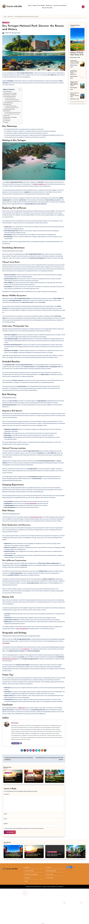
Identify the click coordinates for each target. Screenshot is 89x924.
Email (5, 818)
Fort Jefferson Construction (13, 113)
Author (6, 122)
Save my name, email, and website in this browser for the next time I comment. (24, 828)
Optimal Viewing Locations (12, 107)
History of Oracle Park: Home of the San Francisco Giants (12, 856)
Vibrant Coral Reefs (10, 98)
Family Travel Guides (39, 5)
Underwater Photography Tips (13, 101)
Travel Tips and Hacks (59, 5)
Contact (48, 867)
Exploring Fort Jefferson (10, 94)
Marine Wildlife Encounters (13, 99)
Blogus (53, 886)
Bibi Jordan (9, 32)
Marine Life (7, 115)
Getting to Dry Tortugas (10, 93)
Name (5, 813)
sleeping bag (33, 503)
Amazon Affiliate (29, 870)
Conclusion (7, 120)
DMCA (26, 881)
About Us (27, 867)
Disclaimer (27, 877)
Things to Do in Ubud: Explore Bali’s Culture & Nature (74, 856)
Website (6, 823)
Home (30, 5)
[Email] (21, 743)
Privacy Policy (49, 877)
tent (27, 503)
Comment (6, 794)
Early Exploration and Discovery (13, 112)
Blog (7, 851)
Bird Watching (7, 104)
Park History (7, 110)
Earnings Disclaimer (51, 870)
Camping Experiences (9, 109)
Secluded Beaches (8, 102)
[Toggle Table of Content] (19, 89)
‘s (36, 517)
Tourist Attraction (47, 7)
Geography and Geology (11, 117)
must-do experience (22, 628)
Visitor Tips (7, 119)
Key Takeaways (8, 91)
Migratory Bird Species (11, 106)
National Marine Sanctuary (10, 658)
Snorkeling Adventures (10, 96)
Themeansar (60, 886)
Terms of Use (49, 874)
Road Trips (49, 5)
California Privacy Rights (31, 874)
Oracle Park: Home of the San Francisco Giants (74, 62)
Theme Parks (6, 22)
